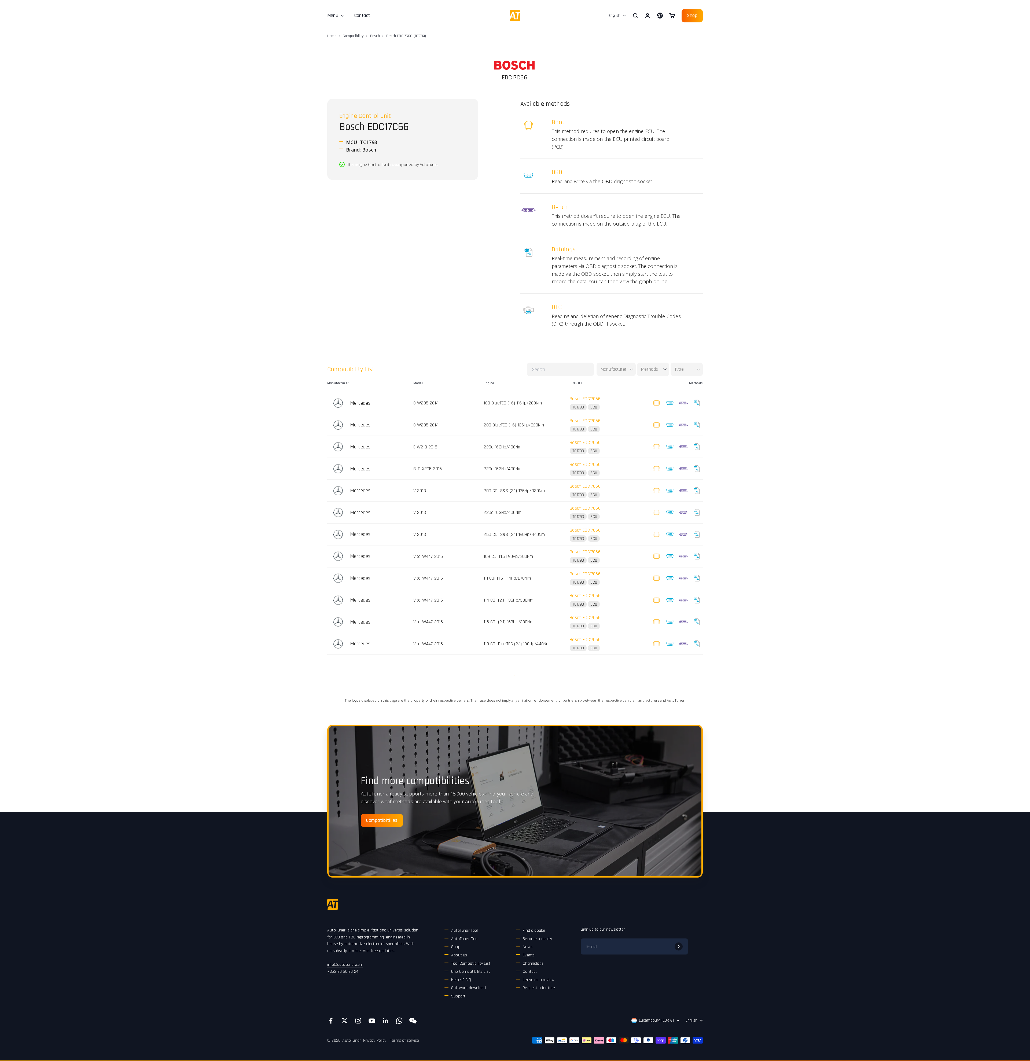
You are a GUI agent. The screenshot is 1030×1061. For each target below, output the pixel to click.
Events (529, 955)
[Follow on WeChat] (413, 1020)
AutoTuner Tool (464, 930)
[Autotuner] (332, 904)
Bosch (375, 36)
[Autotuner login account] (660, 16)
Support (458, 996)
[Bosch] (514, 65)
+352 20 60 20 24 (342, 971)
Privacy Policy (374, 1040)
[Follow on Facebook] (330, 1020)
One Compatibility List (470, 971)
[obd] (670, 403)
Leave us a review (538, 980)
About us (459, 955)
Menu (332, 15)
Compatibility (353, 36)
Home (331, 36)
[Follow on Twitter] (344, 1020)
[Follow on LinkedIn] (385, 1020)
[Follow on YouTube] (372, 1020)
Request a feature (539, 988)
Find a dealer (534, 930)
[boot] (656, 403)
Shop (692, 15)
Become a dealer (537, 939)
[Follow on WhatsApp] (399, 1020)
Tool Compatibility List (470, 963)
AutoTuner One (464, 939)
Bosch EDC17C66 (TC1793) (406, 36)
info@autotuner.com (345, 964)
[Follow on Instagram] (358, 1020)
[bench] (683, 403)
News (527, 947)
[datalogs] (697, 403)
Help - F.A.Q (461, 980)
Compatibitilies (382, 820)
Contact (362, 15)
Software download (468, 988)
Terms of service (404, 1040)
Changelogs (533, 963)
